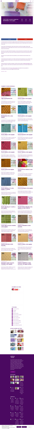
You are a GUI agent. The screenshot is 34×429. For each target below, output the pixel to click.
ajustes (8, 428)
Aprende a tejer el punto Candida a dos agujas (7, 263)
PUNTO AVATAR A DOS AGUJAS (7, 245)
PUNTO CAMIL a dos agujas (25, 244)
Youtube (13, 371)
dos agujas (2, 71)
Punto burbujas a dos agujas (25, 188)
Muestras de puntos (6, 18)
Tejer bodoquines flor (6, 98)
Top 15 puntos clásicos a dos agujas (25, 170)
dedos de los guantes (26, 63)
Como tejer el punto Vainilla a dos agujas (8, 226)
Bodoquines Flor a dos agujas (7, 116)
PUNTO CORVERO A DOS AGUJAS (24, 226)
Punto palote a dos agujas (25, 116)
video (6, 71)
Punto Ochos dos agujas (7, 169)
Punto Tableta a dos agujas (25, 152)
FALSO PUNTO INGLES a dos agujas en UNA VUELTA (25, 207)
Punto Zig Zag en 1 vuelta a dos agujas (8, 207)
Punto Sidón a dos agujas (7, 134)
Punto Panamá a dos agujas (25, 134)
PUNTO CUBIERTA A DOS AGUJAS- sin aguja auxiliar (24, 263)
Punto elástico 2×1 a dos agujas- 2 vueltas (7, 189)
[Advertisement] (17, 32)
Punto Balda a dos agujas (8, 152)
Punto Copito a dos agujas (25, 98)
